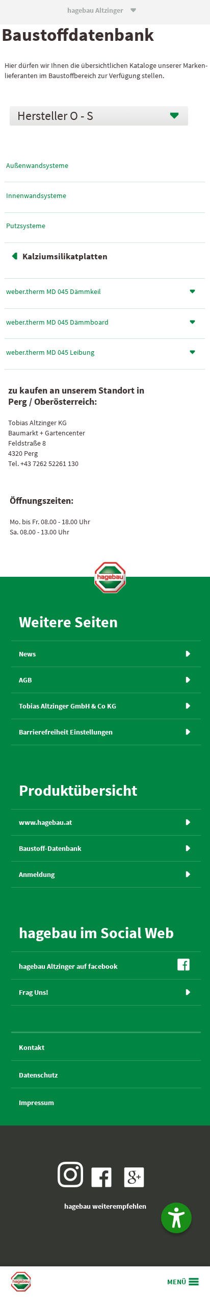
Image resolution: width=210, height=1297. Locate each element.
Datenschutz (38, 1075)
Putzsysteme (25, 225)
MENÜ (176, 1281)
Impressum (36, 1102)
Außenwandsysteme (37, 165)
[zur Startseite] (110, 577)
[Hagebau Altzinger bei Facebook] (104, 1184)
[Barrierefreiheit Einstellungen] (176, 1218)
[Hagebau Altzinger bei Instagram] (73, 1184)
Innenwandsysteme (36, 195)
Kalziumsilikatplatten (65, 256)
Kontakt (31, 1047)
